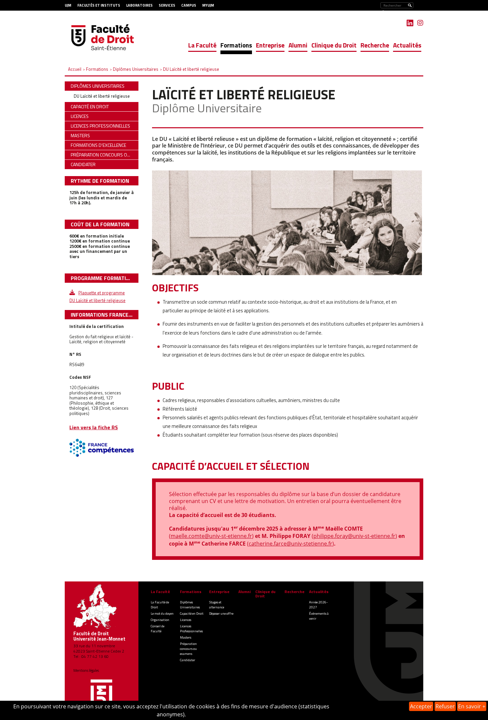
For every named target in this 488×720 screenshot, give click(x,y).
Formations (236, 45)
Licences (185, 619)
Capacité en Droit (191, 613)
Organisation (160, 619)
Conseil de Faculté (157, 629)
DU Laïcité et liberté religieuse (102, 96)
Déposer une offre (221, 613)
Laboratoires (139, 5)
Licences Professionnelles (191, 629)
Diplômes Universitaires (190, 605)
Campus (188, 5)
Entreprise (270, 45)
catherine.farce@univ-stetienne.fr (290, 543)
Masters (185, 637)
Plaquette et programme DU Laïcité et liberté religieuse (97, 292)
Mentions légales (86, 670)
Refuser (445, 706)
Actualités (407, 45)
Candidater (187, 660)
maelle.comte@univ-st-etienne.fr (211, 536)
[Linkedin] (410, 23)
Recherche (375, 45)
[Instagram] (420, 23)
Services (167, 5)
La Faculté (202, 45)
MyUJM (208, 5)
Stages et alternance (216, 605)
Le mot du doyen (162, 613)
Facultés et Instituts (98, 5)
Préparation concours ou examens (188, 648)
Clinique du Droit (334, 45)
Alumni (297, 45)
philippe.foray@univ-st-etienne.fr (354, 536)
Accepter (421, 706)
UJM (68, 5)
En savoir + (471, 706)
